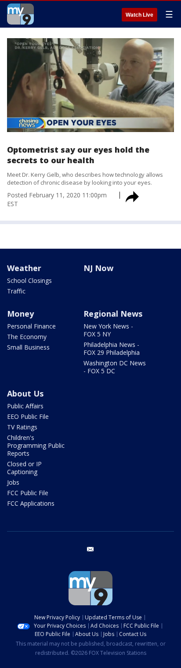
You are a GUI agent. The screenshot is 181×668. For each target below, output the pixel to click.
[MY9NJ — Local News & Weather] (20, 14)
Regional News (112, 313)
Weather (24, 268)
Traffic (16, 291)
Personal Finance (31, 326)
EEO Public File (28, 416)
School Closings (29, 280)
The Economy (27, 336)
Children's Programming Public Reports (36, 445)
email (90, 549)
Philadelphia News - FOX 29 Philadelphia (111, 348)
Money (20, 313)
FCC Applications (30, 503)
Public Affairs (25, 406)
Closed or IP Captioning (24, 468)
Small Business (28, 347)
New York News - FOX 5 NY (108, 330)
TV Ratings (22, 427)
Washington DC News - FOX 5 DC (114, 367)
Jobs (13, 482)
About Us (25, 393)
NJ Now (98, 268)
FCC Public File (27, 493)
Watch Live (139, 15)
